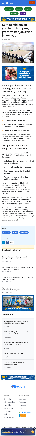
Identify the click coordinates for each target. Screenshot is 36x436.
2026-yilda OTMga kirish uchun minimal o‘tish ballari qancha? (17, 333)
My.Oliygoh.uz (9, 417)
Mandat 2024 (9, 9)
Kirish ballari (19, 9)
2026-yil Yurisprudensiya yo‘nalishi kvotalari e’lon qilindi (15, 363)
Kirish (31, 3)
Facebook (22, 405)
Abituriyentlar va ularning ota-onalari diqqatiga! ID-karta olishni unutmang (17, 268)
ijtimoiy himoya (24, 232)
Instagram (22, 399)
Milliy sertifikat (9, 402)
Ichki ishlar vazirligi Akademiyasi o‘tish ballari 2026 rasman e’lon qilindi (16, 322)
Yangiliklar (28, 9)
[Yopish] (34, 428)
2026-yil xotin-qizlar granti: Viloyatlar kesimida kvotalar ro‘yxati (16, 343)
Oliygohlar (7, 399)
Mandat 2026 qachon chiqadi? (14, 353)
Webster (7, 414)
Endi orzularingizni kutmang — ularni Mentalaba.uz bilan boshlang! (14, 258)
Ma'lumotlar (8, 408)
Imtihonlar (8, 411)
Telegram (22, 402)
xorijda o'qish (6, 232)
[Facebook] (7, 242)
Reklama (22, 13)
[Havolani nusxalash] (11, 242)
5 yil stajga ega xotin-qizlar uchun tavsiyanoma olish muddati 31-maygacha (17, 289)
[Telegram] (3, 242)
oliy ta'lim (15, 232)
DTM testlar (14, 13)
